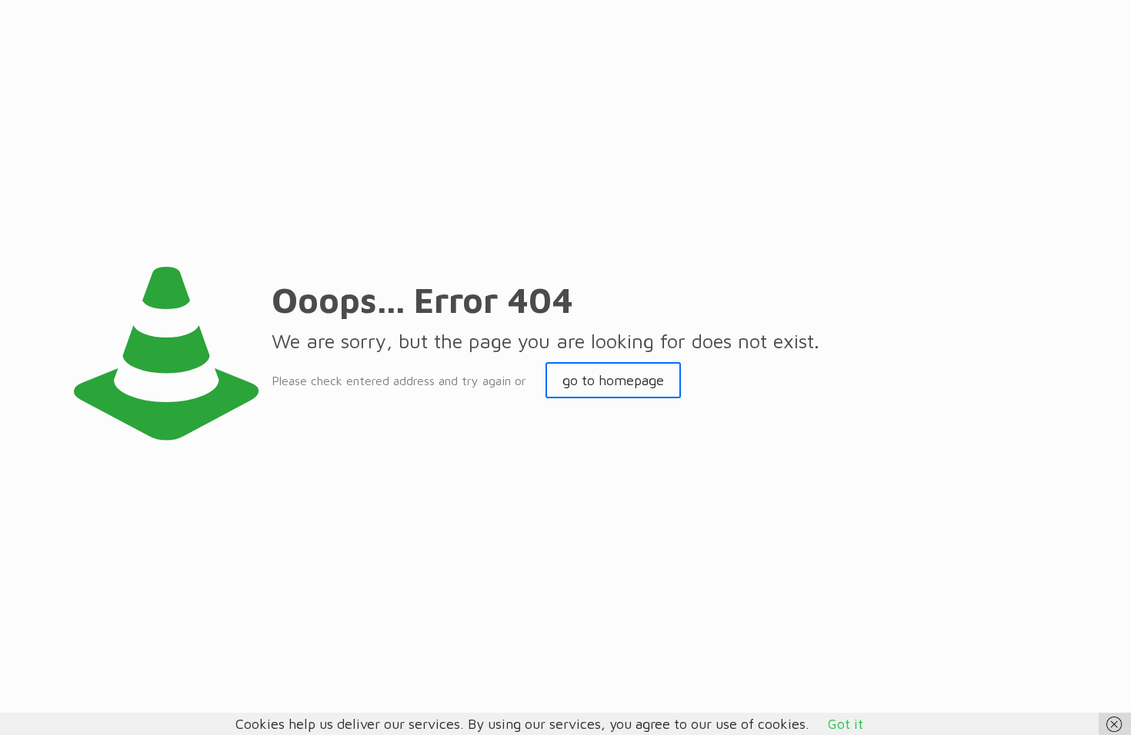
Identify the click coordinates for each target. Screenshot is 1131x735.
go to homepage (613, 380)
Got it (845, 724)
